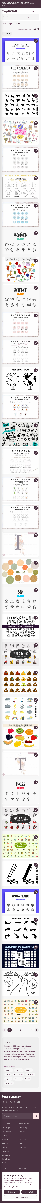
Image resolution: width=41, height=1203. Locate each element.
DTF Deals (5, 1163)
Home (4, 24)
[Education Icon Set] (20, 1011)
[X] (15, 1102)
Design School (24, 1139)
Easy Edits (22, 1135)
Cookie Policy (8, 1187)
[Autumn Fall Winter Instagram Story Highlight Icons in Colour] (20, 407)
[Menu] (37, 11)
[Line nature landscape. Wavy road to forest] (20, 983)
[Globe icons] (20, 379)
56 (31, 1030)
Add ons (5, 1143)
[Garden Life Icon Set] (20, 846)
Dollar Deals (6, 1159)
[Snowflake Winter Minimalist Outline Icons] (20, 901)
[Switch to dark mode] (33, 11)
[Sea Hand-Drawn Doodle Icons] (20, 599)
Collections (6, 1155)
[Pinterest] (11, 1102)
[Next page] (37, 1030)
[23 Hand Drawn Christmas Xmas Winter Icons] (20, 269)
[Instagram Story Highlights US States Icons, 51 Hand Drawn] (20, 462)
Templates (5, 1151)
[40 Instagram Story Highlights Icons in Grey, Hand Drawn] (20, 159)
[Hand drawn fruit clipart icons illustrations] (20, 736)
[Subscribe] (36, 1116)
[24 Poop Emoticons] (20, 681)
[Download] (31, 41)
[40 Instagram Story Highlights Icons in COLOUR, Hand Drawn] (20, 489)
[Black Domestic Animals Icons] (20, 105)
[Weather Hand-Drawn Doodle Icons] (20, 242)
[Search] (27, 17)
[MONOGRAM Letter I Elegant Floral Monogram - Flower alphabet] (20, 544)
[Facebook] (7, 1102)
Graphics (11, 24)
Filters (8, 34)
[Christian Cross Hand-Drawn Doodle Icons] (20, 791)
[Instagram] (3, 1102)
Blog (20, 1143)
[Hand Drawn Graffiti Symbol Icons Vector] (20, 434)
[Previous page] (4, 1030)
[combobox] (14, 17)
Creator (22, 1132)
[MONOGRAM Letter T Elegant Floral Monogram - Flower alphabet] (20, 764)
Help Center (23, 1147)
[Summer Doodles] (20, 132)
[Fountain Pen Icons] (20, 874)
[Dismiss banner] (38, 4)
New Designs (6, 1132)
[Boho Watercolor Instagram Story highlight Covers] (20, 571)
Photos (4, 1147)
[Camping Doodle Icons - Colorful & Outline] (20, 654)
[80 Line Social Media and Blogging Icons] (20, 956)
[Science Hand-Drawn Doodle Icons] (20, 297)
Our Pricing (23, 1128)
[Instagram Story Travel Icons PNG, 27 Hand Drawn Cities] (20, 187)
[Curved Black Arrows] (20, 928)
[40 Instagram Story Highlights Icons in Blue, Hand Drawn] (20, 214)
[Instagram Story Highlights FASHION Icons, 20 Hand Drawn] (20, 352)
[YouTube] (18, 1102)
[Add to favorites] (36, 41)
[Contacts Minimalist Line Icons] (20, 50)
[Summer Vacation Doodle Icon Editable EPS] (20, 626)
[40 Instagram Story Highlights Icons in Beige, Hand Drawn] (20, 77)
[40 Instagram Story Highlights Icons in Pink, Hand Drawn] (20, 324)
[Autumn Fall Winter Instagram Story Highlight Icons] (20, 517)
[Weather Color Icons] (20, 709)
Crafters (5, 1135)
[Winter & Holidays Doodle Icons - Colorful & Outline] (20, 819)
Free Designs (6, 1128)
